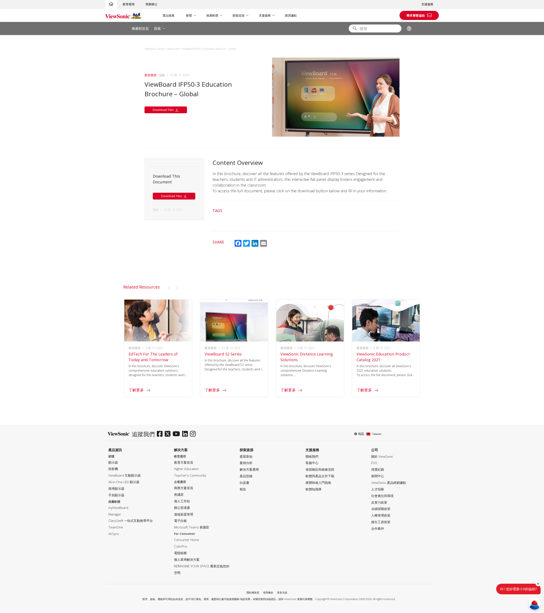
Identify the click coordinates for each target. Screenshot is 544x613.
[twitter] (169, 434)
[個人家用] (111, 4)
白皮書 (244, 482)
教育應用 (129, 4)
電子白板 (180, 520)
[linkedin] (186, 434)
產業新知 (246, 456)
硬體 (189, 15)
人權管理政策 (380, 515)
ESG (374, 463)
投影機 (113, 469)
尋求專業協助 (416, 15)
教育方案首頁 (183, 462)
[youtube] (177, 434)
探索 (157, 28)
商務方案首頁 (183, 488)
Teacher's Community (190, 475)
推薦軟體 (212, 15)
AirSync (113, 534)
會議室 (179, 494)
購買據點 (291, 15)
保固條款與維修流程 (320, 469)
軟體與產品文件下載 (320, 476)
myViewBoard (118, 507)
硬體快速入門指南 (318, 482)
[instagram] (194, 434)
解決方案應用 (249, 469)
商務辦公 (151, 4)
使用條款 (268, 592)
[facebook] (161, 434)
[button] (169, 288)
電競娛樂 (180, 553)
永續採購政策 (380, 509)
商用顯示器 (116, 488)
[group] (158, 348)
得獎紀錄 (377, 469)
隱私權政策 (252, 592)
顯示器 (113, 462)
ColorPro (180, 546)
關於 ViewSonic (382, 456)
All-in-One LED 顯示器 (123, 482)
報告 (243, 489)
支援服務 (427, 4)
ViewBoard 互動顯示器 (124, 475)
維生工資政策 (380, 522)
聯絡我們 (312, 456)
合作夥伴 (377, 528)
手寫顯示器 (116, 495)
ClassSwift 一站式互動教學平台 (130, 520)
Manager (114, 514)
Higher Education (186, 469)
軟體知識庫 (314, 489)
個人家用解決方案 (187, 559)
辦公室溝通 (182, 507)
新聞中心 (377, 476)
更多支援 (282, 592)
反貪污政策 (379, 502)
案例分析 (246, 463)
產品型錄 (246, 476)
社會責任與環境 (382, 496)
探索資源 (238, 15)
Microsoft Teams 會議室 (191, 527)
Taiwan (376, 434)
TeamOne (115, 527)
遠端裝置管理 (183, 514)
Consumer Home (186, 540)
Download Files (164, 110)
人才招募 (377, 489)
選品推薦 (168, 15)
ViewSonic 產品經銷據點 (388, 482)
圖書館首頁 (140, 28)
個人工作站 (182, 501)
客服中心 (312, 463)
